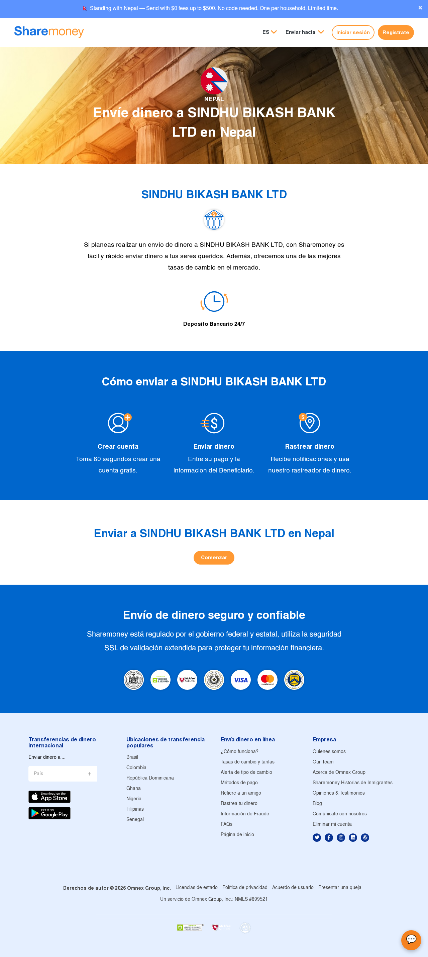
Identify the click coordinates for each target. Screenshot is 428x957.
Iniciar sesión (353, 32)
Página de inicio (237, 835)
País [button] (38, 774)
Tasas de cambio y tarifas (248, 762)
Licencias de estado (197, 888)
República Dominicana (150, 778)
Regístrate (396, 32)
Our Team (323, 762)
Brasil (132, 757)
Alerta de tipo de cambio (246, 772)
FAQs (226, 824)
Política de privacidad (245, 888)
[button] (305, 32)
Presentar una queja (339, 888)
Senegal (135, 820)
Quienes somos (329, 752)
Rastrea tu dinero (239, 804)
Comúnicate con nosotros (340, 814)
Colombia (136, 768)
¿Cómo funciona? (239, 752)
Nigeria (133, 799)
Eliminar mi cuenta (332, 824)
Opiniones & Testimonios (339, 793)
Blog (317, 804)
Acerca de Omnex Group (339, 772)
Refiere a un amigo (241, 793)
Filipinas (135, 809)
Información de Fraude (245, 814)
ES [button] (266, 32)
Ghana (133, 789)
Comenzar (214, 557)
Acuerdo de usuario (293, 888)
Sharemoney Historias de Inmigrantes (353, 783)
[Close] (420, 8)
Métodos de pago (239, 783)
